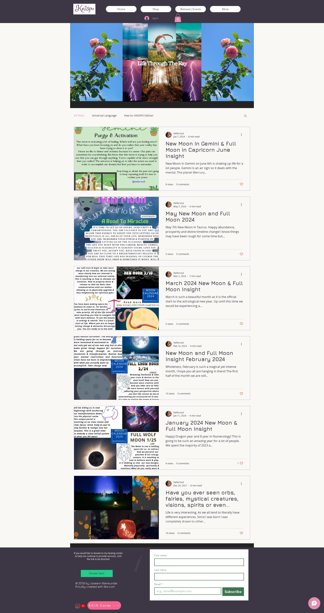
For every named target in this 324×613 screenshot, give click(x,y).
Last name (160, 569)
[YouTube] (83, 606)
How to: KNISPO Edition (138, 115)
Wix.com (109, 586)
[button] (177, 18)
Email (158, 584)
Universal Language (104, 115)
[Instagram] (77, 606)
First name (160, 555)
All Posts (79, 115)
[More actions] (242, 135)
